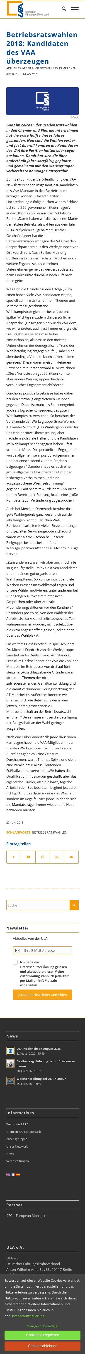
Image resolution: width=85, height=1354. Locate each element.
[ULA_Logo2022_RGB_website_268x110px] (35, 9)
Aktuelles (13, 68)
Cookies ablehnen (42, 1346)
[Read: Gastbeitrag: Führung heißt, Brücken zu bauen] (10, 1063)
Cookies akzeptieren (42, 1335)
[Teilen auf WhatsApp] (43, 857)
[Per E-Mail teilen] (71, 857)
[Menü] (72, 9)
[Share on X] (28, 857)
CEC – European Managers (26, 1215)
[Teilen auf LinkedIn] (57, 857)
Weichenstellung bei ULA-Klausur (41, 1079)
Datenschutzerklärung (37, 967)
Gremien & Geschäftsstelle (23, 1132)
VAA (34, 74)
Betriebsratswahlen (49, 832)
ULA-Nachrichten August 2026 (39, 1049)
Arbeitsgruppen (16, 1139)
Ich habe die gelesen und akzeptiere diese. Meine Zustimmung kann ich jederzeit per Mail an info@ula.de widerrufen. (44, 973)
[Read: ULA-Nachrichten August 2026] (10, 1051)
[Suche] (61, 9)
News (10, 1154)
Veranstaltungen (17, 1161)
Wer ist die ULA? (17, 1124)
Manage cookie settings (42, 1326)
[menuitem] (61, 9)
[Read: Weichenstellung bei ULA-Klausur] (10, 1081)
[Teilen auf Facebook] (14, 857)
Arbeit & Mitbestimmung (40, 68)
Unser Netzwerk (17, 1146)
